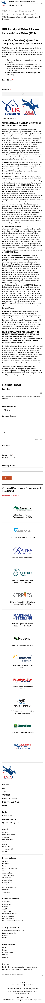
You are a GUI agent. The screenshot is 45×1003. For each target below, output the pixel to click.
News (4, 947)
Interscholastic (7, 882)
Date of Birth (9, 389)
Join (4, 788)
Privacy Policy (29, 985)
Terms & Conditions (17, 985)
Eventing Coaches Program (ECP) (13, 930)
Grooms (5, 906)
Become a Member (10, 899)
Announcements (10, 819)
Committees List (7, 849)
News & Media (8, 944)
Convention (6, 902)
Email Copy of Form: (8, 466)
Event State (9, 90)
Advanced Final (7, 873)
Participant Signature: (12, 416)
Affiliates (5, 844)
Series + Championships (10, 868)
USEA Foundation (10, 798)
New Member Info (8, 918)
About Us (5, 832)
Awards (4, 885)
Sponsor (5, 851)
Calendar (5, 861)
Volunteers (5, 889)
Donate (5, 784)
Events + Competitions (21, 11)
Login (4, 805)
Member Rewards (8, 916)
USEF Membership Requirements (12, 921)
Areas (4, 842)
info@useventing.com (22, 993)
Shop (4, 791)
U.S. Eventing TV (7, 952)
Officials (5, 935)
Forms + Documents (24, 14)
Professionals (6, 904)
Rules (4, 866)
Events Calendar (9, 858)
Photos (4, 950)
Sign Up (5, 964)
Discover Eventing (10, 802)
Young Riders (6, 911)
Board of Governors (8, 834)
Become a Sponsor (9, 495)
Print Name (9, 445)
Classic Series (6, 878)
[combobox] (22, 410)
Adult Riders (6, 909)
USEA (4, 11)
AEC (3, 870)
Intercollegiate (7, 880)
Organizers (6, 892)
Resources (6, 14)
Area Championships (9, 887)
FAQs (4, 812)
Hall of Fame (6, 846)
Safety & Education (10, 927)
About (5, 829)
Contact (6, 795)
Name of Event (10, 80)
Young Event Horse (8, 875)
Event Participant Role (12, 406)
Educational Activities (9, 933)
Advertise (5, 957)
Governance (6, 837)
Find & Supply (24, 997)
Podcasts (5, 954)
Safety (4, 938)
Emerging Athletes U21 (9, 913)
